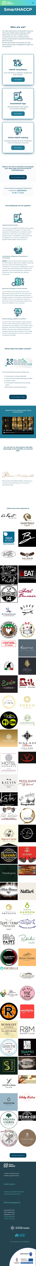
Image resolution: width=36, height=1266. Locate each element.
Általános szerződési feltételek (14, 1192)
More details (18, 79)
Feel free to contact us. (18, 1155)
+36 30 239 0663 (9, 1216)
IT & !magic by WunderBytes (19, 1241)
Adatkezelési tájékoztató (12, 1194)
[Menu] (33, 3)
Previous (7, 460)
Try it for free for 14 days (18, 177)
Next (5, 498)
